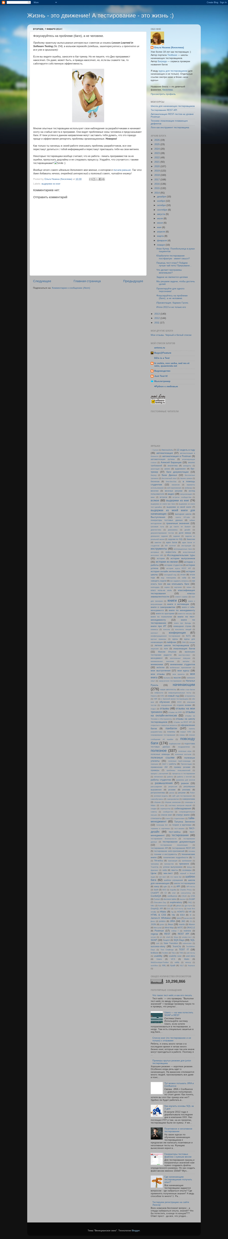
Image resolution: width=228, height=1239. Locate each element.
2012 (157, 318)
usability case (175, 956)
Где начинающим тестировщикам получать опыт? (178, 1179)
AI (172, 887)
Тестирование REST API (164, 110)
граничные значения (177, 523)
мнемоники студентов (182, 664)
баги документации (177, 472)
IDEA (182, 915)
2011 (157, 322)
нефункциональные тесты (179, 693)
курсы (175, 639)
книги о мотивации (178, 604)
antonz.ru (159, 347)
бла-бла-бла (171, 482)
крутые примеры (158, 639)
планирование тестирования (163, 735)
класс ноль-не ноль (161, 590)
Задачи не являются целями (172, 277)
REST (167, 934)
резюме (172, 790)
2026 (157, 140)
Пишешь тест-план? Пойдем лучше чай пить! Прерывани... (174, 264)
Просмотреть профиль (163, 94)
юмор (156, 886)
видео (171, 494)
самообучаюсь (157, 799)
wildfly (177, 962)
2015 (157, 188)
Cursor (157, 899)
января (161, 245)
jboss (153, 921)
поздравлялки (184, 747)
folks (153, 906)
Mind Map (169, 927)
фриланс (154, 870)
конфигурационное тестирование (165, 636)
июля (160, 218)
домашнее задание (159, 536)
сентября (162, 210)
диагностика (156, 530)
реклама (186, 790)
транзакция (172, 861)
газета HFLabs (182, 517)
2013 (157, 314)
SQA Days (179, 940)
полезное (159, 750)
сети (162, 805)
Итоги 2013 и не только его (171, 307)
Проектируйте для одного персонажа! (170, 290)
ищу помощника (168, 578)
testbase (154, 953)
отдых (153, 709)
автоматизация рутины (163, 459)
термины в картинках (160, 828)
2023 (157, 153)
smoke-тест (187, 937)
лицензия (155, 649)
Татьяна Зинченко (184, 821)
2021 (157, 162)
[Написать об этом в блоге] (93, 179)
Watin (186, 959)
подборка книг (175, 744)
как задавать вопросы (179, 581)
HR (190, 912)
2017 (157, 179)
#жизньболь (167, 450)
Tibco (173, 953)
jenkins (162, 921)
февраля (162, 240)
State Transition (171, 943)
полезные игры (185, 751)
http (173, 915)
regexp (154, 934)
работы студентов (161, 780)
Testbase (172, 55)
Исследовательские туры (181, 555)
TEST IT (184, 949)
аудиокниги (180, 469)
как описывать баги (178, 584)
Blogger (136, 1230)
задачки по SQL (175, 539)
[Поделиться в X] (97, 179)
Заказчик (191, 539)
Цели (153, 873)
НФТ (155, 699)
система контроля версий (179, 805)
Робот (192, 793)
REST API (183, 934)
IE (190, 915)
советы (154, 812)
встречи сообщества (182, 497)
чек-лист (168, 873)
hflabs (163, 911)
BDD (164, 890)
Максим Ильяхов (167, 652)
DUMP (192, 899)
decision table (170, 899)
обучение (164, 702)
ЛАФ (184, 642)
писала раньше (122, 170)
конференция (177, 632)
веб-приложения (174, 488)
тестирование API (159, 848)
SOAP (154, 940)
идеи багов (171, 542)
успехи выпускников (172, 867)
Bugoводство (162, 371)
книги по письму (185, 614)
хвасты (174, 870)
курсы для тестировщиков (173, 71)
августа (161, 214)
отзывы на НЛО (175, 712)
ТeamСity (155, 867)
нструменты (190, 696)
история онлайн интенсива (165, 571)
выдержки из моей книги (179, 507)
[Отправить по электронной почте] (90, 179)
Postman (159, 930)
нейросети (158, 693)
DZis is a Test (162, 358)
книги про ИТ (158, 626)
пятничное (158, 777)
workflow (154, 966)
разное (185, 783)
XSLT (182, 966)
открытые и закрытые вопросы (164, 725)
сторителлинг (179, 818)
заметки (157, 542)
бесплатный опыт (169, 478)
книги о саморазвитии (163, 607)
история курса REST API (178, 568)
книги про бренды (182, 623)
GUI (168, 909)
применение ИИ (159, 767)
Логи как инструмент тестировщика (170, 127)
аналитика (173, 465)
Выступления (158, 517)
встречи (163, 497)
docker (183, 899)
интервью (155, 552)
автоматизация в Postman (176, 456)
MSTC (180, 927)
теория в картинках (181, 825)
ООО (179, 702)
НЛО (162, 696)
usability (158, 956)
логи (166, 648)
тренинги (184, 864)
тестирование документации (179, 841)
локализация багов (184, 648)
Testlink (165, 953)
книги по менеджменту (182, 610)
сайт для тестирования (182, 796)
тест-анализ (179, 828)
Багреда (162, 61)
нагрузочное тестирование (170, 681)
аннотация (155, 469)
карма (167, 587)
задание (176, 536)
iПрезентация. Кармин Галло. (172, 303)
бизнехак (155, 481)
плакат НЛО (185, 732)
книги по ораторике (165, 613)
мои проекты (179, 674)
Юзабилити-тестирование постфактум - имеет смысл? (173, 257)
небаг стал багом (187, 690)
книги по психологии (161, 617)
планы (182, 735)
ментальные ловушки (180, 658)
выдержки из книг (51, 183)
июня (160, 223)
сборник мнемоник (173, 802)
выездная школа (183, 514)
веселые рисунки (173, 491)
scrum (153, 937)
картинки (178, 587)
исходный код (170, 575)
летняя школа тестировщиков (172, 645)
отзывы (164, 708)
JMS (183, 921)
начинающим (184, 685)
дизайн (187, 530)
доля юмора (185, 533)
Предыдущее (133, 281)
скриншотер (165, 809)
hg (172, 912)
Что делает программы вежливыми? (169, 271)
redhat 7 (175, 931)
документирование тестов (162, 533)
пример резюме (182, 767)
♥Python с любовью (166, 386)
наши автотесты (168, 689)
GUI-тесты (178, 909)
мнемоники (157, 664)
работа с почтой (184, 777)
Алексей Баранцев (171, 462)
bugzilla (173, 890)
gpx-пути (188, 906)
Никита (154, 696)
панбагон (171, 728)
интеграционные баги (183, 549)
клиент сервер (181, 597)
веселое (155, 491)
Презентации (186, 764)
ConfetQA (156, 896)
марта (160, 236)
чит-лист (162, 877)
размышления (164, 783)
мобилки (161, 667)
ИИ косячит (170, 546)
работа (170, 777)
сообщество (168, 812)
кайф (184, 578)
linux (170, 924)
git (171, 905)
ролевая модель (161, 796)
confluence (172, 896)
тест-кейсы (175, 832)
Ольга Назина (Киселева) (169, 47)
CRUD (184, 896)
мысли (177, 677)
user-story (190, 956)
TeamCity (177, 946)
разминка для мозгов (185, 780)
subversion (187, 943)
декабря (162, 196)
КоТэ (188, 636)
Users (159, 959)
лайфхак (171, 642)
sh (161, 937)
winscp (188, 962)
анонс (167, 469)
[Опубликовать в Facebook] (100, 179)
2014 (157, 193)
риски (171, 793)
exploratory (176, 902)
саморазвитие (173, 799)
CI (166, 893)
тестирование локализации (174, 845)
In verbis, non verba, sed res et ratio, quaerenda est (171, 364)
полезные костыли (183, 754)
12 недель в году (186, 450)
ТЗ (194, 857)
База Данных (169, 475)
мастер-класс (184, 655)
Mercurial (157, 928)
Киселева (167, 89)
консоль (166, 629)
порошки (154, 764)
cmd (173, 893)
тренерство (169, 864)
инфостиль (171, 552)
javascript (188, 918)
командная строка (182, 626)
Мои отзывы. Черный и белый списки (171, 335)
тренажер (155, 864)
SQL (192, 940)
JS (191, 921)
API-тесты (190, 887)
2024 (157, 149)
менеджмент (157, 658)
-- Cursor (154, 450)
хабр (164, 870)
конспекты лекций (183, 629)
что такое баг (176, 877)
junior (162, 924)
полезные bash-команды (179, 761)
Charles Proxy (186, 890)
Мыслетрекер (162, 381)
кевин (189, 587)
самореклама (188, 799)
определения (166, 705)
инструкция (186, 546)
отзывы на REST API (183, 722)
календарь (155, 587)
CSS (193, 896)
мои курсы (183, 670)
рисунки (182, 793)
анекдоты (187, 466)
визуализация (186, 494)
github (178, 906)
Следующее (42, 281)
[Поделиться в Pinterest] (103, 179)
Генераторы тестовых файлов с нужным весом (177, 1155)
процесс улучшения (159, 774)
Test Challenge (167, 950)
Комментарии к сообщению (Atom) (71, 288)
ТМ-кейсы (158, 861)
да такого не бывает (180, 527)
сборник (157, 802)
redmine (187, 931)
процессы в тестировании (183, 774)
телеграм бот (162, 825)
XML (164, 965)
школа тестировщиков (184, 883)
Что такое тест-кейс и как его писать (172, 995)
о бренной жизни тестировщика (174, 699)
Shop (176, 937)
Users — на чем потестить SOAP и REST (178, 1013)
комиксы (154, 629)
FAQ (190, 902)
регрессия (172, 787)
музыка (167, 678)
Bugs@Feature (162, 353)
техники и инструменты (165, 854)
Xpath (172, 965)
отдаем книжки (184, 705)
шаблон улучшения (173, 880)
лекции (192, 642)
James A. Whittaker (161, 918)
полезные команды (160, 754)
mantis (182, 924)
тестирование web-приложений (169, 851)
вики (153, 497)
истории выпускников (183, 558)
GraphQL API (157, 908)
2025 (157, 144)
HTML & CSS (158, 915)
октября (161, 205)
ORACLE (191, 927)
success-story (158, 946)
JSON (153, 924)
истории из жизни (167, 561)
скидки (153, 809)
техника (191, 851)
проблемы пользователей (178, 770)
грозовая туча (157, 527)
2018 (157, 175)
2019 (157, 170)
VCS (173, 959)
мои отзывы (158, 674)
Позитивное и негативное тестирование (178, 1130)
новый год (173, 696)
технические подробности (175, 857)
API (178, 886)
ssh (157, 943)
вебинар (188, 488)
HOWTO (181, 912)
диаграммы (173, 530)
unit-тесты (190, 953)
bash (156, 890)
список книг (166, 815)
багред (153, 475)
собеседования (182, 808)
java (179, 918)
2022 (157, 157)
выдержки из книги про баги (163, 504)
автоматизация (164, 453)
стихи (167, 818)
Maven (192, 924)
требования (187, 861)
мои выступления (161, 670)
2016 (157, 184)
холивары (187, 870)
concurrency (186, 893)
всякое (155, 500)
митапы (186, 661)
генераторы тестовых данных (167, 520)
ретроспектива (158, 793)
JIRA (172, 921)
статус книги (183, 815)
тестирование (180, 835)
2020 (157, 166)
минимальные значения (162, 661)
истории (161, 558)
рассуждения (156, 787)
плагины (171, 732)
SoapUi (166, 940)
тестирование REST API (183, 848)
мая (159, 227)
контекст (154, 633)
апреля (161, 231)
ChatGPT (155, 893)
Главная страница (87, 281)
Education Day (160, 902)
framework (162, 906)
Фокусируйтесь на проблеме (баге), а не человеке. (172, 297)
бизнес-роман (186, 478)
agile (165, 887)
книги (172, 600)
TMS (181, 953)
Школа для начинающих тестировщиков (173, 106)
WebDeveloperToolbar (160, 962)
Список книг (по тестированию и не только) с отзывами (171, 1039)
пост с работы (169, 764)
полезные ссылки (162, 757)
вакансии (176, 485)
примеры (155, 770)
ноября (161, 201)
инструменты (159, 548)
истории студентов (173, 565)
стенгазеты (156, 818)
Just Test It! (161, 376)
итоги (183, 575)
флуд (189, 867)
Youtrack (191, 966)
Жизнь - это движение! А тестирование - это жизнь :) (100, 15)
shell (168, 937)
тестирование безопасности (163, 839)
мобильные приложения (180, 667)
